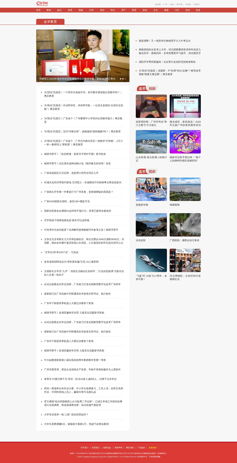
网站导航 (130, 448)
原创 (102, 10)
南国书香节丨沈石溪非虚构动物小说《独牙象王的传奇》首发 (77, 163)
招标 (172, 4)
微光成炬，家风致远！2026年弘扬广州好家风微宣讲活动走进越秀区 (185, 125)
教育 (134, 10)
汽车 (177, 10)
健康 (166, 10)
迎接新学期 (142, 204)
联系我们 (96, 448)
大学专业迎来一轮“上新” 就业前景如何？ (66, 414)
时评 (91, 10)
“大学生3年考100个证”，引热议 (61, 252)
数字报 (179, 4)
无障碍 (196, 4)
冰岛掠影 (141, 240)
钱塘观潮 (175, 204)
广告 (165, 4)
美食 (198, 10)
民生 (113, 10)
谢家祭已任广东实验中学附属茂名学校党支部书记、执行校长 (77, 293)
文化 (155, 10)
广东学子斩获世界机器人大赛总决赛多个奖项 (69, 303)
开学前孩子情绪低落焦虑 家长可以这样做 (66, 220)
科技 (188, 10)
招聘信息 (107, 448)
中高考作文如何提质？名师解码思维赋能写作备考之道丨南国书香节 (81, 229)
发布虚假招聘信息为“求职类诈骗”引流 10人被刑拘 (71, 261)
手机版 (188, 4)
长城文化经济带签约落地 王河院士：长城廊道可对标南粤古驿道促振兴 (82, 182)
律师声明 (118, 448)
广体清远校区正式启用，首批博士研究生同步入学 (71, 173)
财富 (145, 10)
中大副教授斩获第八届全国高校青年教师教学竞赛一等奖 (75, 360)
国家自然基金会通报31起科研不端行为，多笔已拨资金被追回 (77, 210)
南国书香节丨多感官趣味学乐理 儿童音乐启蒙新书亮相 (74, 312)
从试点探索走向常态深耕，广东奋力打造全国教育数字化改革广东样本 (82, 284)
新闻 (48, 10)
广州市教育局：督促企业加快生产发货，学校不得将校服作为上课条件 (82, 369)
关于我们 (84, 448)
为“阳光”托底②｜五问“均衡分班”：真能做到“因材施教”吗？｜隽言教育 (82, 131)
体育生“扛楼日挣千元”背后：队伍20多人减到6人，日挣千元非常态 (80, 379)
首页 (38, 10)
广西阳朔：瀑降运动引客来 (184, 240)
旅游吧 (158, 4)
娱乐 (59, 10)
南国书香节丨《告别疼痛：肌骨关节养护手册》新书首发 (75, 154)
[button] (120, 78)
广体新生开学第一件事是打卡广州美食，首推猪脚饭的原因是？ (78, 192)
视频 (81, 10)
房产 (123, 10)
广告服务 (141, 448)
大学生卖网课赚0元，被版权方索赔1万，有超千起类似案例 (76, 424)
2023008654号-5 (82, 453)
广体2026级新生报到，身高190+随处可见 (67, 201)
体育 (70, 10)
